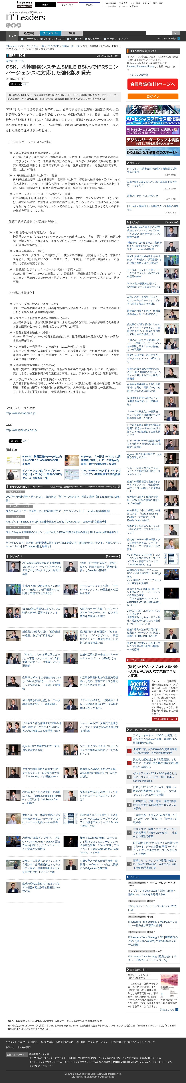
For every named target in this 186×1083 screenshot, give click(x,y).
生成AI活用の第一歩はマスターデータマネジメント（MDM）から (144, 358)
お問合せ (10, 1047)
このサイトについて (15, 1042)
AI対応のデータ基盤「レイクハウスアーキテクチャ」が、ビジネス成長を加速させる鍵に (99, 612)
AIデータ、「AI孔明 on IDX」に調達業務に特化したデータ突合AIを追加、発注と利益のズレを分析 (100, 460)
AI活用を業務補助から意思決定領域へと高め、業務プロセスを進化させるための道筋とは (99, 681)
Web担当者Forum (87, 1058)
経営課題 (29, 33)
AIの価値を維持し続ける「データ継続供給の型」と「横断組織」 (143, 401)
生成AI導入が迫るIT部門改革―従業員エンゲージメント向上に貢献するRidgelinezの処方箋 (99, 864)
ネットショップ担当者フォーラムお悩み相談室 (87, 1062)
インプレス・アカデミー (41, 1066)
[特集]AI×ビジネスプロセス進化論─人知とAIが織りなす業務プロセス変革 (153, 671)
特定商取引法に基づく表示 (126, 1042)
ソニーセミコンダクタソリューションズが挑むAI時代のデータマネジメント (99, 750)
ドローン (123, 6)
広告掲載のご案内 (64, 1042)
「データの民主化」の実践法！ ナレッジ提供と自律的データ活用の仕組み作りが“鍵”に (99, 704)
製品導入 (90, 5)
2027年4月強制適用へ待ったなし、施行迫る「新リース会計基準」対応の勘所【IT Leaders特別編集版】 (63, 498)
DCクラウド (67, 5)
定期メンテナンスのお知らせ (142, 195)
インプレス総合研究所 (109, 1058)
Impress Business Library (140, 66)
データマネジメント (117, 38)
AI (71, 38)
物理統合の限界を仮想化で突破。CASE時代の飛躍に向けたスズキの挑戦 (99, 773)
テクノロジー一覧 (35, 46)
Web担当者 (111, 3)
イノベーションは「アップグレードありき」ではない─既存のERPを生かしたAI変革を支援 (42, 474)
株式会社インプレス (39, 1054)
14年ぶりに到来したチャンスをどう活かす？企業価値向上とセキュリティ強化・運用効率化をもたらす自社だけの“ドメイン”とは (143, 617)
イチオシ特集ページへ (163, 719)
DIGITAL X (145, 1062)
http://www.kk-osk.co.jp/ (21, 430)
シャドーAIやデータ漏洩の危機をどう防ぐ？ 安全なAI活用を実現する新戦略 (99, 727)
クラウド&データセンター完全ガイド (47, 1058)
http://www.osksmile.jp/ (21, 413)
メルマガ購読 (46, 1042)
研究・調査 (158, 3)
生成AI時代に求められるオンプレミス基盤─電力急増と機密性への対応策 (41, 887)
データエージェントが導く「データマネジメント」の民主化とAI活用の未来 (99, 589)
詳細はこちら (167, 1009)
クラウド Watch (130, 1058)
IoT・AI (146, 3)
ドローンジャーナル (162, 1062)
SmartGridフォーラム (150, 1058)
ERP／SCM (53, 46)
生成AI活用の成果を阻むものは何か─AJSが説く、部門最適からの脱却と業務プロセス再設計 (41, 589)
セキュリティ (95, 38)
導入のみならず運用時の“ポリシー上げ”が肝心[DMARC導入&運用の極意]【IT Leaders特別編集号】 (62, 532)
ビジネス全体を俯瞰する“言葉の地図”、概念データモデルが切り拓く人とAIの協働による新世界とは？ (41, 727)
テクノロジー (50, 33)
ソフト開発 (135, 3)
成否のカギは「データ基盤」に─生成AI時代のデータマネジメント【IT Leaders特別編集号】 (59, 511)
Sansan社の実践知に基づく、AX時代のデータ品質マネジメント (144, 286)
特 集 (72, 33)
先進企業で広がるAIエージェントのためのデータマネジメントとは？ (99, 795)
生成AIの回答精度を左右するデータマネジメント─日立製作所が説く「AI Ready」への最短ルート (41, 773)
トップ (12, 36)
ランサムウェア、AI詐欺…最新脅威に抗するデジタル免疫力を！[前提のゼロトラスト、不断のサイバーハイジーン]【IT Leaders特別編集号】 (63, 544)
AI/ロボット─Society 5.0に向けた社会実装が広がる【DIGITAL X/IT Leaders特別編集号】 (56, 521)
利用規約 (32, 1042)
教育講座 (134, 6)
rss (18, 25)
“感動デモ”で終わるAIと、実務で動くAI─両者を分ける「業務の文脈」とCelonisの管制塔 (98, 566)
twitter (8, 25)
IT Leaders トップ (14, 46)
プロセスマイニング (54, 38)
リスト (25, 84)
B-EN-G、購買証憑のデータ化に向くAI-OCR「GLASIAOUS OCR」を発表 (42, 460)
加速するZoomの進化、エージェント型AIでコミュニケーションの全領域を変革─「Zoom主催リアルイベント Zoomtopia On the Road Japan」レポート (99, 845)
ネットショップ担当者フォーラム (45, 1062)
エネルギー (111, 6)
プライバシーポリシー (99, 1042)
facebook (13, 25)
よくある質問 (24, 1047)
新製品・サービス (71, 46)
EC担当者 (123, 3)
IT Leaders (25, 17)
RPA (80, 38)
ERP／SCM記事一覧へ (108, 56)
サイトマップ (148, 1042)
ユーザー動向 (31, 38)
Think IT (72, 1058)
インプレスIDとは (139, 74)
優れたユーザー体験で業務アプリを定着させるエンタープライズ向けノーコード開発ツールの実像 (41, 818)
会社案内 (80, 1042)
